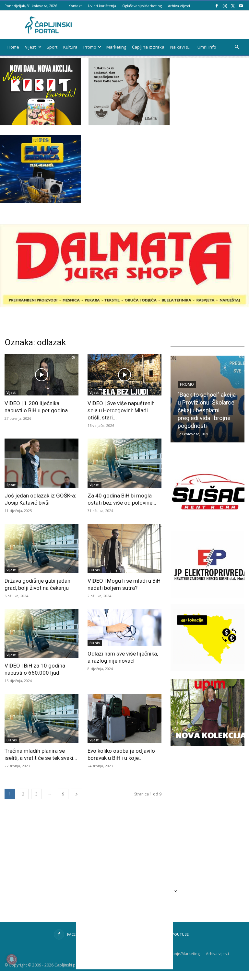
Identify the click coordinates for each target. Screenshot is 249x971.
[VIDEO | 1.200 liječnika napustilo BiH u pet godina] (41, 374)
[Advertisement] (210, 798)
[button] (236, 47)
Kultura (70, 47)
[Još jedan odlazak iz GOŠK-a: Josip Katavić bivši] (41, 463)
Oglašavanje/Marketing (142, 5)
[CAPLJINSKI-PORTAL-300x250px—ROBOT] (40, 123)
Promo (89, 47)
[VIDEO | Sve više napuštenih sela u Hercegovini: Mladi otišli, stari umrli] (124, 374)
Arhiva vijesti (179, 5)
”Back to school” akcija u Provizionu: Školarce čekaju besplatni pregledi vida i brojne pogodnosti (207, 410)
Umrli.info (206, 47)
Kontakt (75, 5)
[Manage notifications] (11, 959)
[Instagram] (224, 5)
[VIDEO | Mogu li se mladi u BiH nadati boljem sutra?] (124, 548)
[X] (232, 5)
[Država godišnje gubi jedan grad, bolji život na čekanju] (41, 548)
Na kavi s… (181, 47)
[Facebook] (216, 5)
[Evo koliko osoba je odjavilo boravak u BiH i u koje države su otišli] (124, 718)
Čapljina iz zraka (148, 47)
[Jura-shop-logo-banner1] (124, 305)
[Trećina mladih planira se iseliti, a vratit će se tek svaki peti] (41, 718)
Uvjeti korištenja (102, 5)
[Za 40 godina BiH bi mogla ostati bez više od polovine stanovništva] (124, 463)
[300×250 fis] (40, 168)
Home (13, 47)
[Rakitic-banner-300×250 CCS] (129, 123)
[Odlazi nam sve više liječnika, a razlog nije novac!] (124, 627)
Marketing (116, 47)
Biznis (94, 570)
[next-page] (76, 794)
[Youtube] (240, 5)
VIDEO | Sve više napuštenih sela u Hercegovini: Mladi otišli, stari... (121, 410)
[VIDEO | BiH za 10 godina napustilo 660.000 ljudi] (41, 633)
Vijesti (31, 47)
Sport (52, 47)
